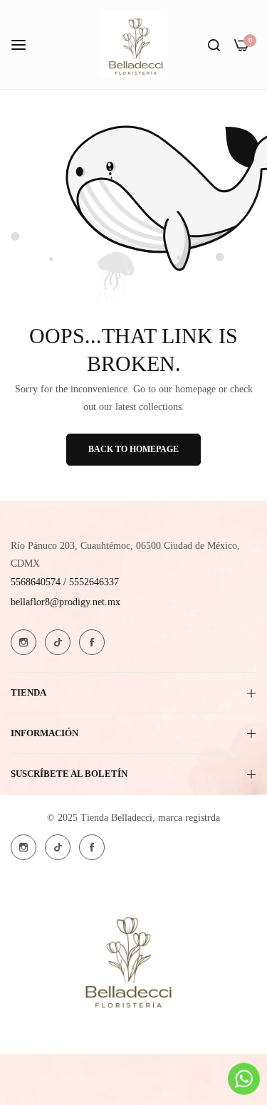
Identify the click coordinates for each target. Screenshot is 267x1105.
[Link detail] (23, 642)
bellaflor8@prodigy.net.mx (65, 602)
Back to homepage (133, 449)
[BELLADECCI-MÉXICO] (133, 44)
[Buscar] (214, 44)
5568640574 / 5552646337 (65, 582)
